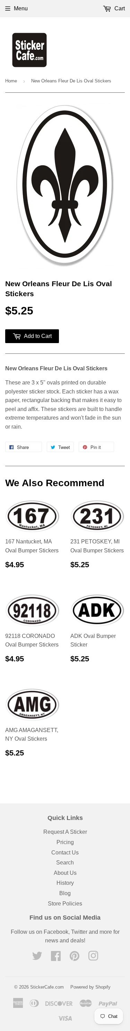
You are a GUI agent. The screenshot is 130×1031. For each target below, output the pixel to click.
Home (11, 80)
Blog (65, 893)
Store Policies (65, 904)
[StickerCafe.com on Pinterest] (74, 958)
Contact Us (65, 852)
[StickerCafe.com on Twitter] (37, 958)
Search (65, 862)
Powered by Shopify (90, 987)
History (65, 883)
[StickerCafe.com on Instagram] (93, 958)
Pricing (65, 842)
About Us (65, 873)
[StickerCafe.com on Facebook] (56, 958)
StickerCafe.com (47, 987)
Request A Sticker (65, 832)
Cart (119, 8)
